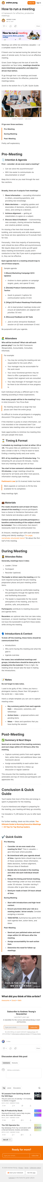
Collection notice (35, 1168)
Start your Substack (16, 1173)
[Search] (39, 1088)
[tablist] (10, 1063)
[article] (21, 1099)
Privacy (20, 1168)
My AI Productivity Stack (12, 1111)
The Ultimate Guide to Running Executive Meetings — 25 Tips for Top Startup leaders (21, 824)
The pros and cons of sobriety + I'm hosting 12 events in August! (17, 1100)
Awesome (6, 1000)
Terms (26, 1168)
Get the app (31, 1173)
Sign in (39, 3)
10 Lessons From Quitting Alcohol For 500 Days (16, 1095)
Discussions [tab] (17, 1088)
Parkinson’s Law (8, 481)
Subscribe (31, 3)
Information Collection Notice (21, 1034)
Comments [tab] (6, 1063)
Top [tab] (4, 1088)
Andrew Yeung (11, 19)
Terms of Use (31, 1032)
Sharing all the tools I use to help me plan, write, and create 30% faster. (16, 1114)
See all (5, 1140)
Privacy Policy (37, 1034)
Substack (12, 1178)
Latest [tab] (9, 1088)
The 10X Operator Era (10, 1125)
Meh (19, 1000)
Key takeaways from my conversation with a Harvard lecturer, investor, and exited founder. (16, 1129)
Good (14, 1000)
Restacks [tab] (15, 1063)
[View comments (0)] (11, 26)
